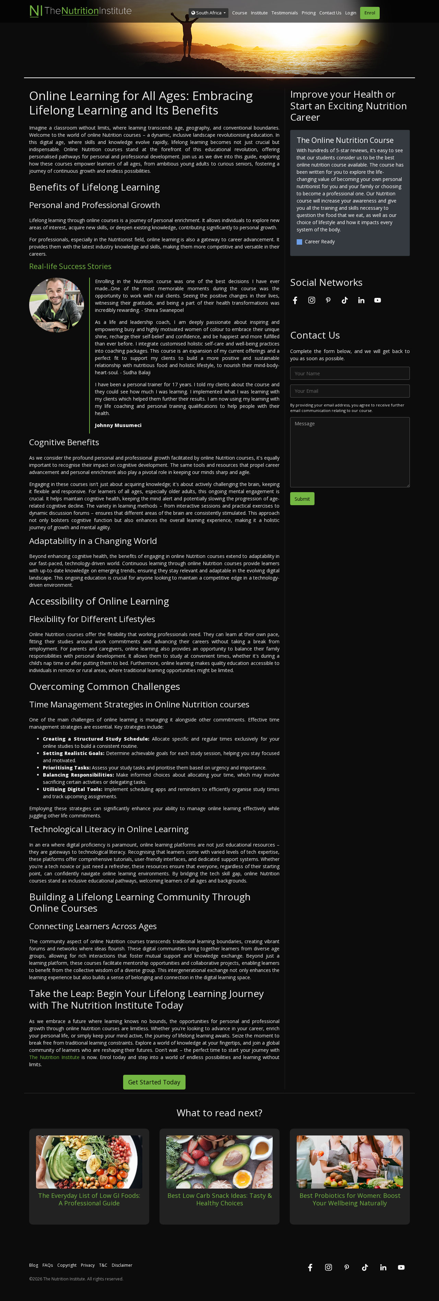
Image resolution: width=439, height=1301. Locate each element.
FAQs (48, 1265)
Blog (33, 1265)
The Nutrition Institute (54, 1057)
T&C (103, 1265)
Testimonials (285, 13)
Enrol (370, 13)
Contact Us (330, 13)
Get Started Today (154, 1082)
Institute (259, 13)
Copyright (66, 1265)
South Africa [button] (209, 13)
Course (239, 13)
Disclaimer (122, 1265)
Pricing (309, 13)
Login (350, 13)
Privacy (88, 1265)
